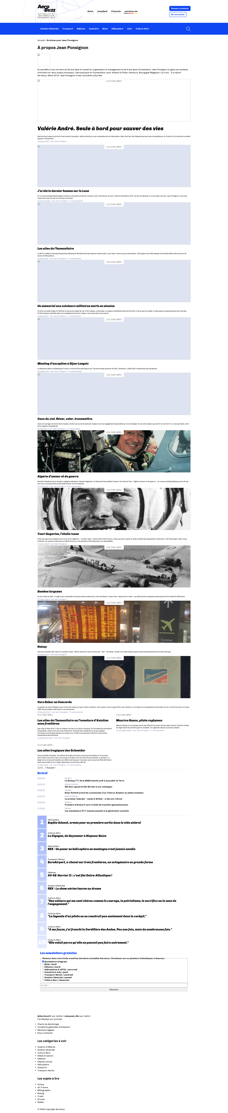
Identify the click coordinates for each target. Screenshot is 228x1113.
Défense (81, 28)
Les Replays (43, 1019)
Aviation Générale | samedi (58, 977)
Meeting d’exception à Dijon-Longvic (63, 363)
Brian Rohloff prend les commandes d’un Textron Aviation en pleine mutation (104, 793)
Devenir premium (180, 8)
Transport (67, 28)
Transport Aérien (45, 1070)
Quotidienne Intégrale (55, 961)
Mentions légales (45, 1030)
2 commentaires (76, 712)
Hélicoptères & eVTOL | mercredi (60, 969)
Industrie (94, 28)
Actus (90, 11)
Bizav (105, 28)
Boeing (40, 1093)
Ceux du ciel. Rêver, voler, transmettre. (65, 419)
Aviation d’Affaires (46, 1047)
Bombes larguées (49, 591)
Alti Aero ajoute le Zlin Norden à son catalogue (88, 786)
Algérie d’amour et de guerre (58, 476)
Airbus (40, 1084)
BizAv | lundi (50, 964)
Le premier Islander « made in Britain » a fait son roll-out (93, 799)
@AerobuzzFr (44, 1016)
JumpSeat (102, 11)
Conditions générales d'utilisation (53, 1027)
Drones (41, 1099)
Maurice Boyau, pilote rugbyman (139, 720)
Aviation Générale (49, 28)
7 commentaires (74, 316)
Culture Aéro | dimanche (56, 980)
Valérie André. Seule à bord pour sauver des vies (100, 128)
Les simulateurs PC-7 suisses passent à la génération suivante (97, 811)
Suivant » (51, 767)
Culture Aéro (142, 28)
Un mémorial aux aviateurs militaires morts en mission (76, 306)
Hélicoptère (117, 28)
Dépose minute (44, 1061)
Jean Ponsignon (60, 141)
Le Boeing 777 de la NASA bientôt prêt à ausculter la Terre (94, 780)
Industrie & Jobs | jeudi (56, 972)
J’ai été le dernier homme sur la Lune (63, 191)
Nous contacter (45, 1033)
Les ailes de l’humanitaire (55, 248)
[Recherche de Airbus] (188, 28)
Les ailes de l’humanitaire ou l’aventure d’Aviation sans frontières (72, 722)
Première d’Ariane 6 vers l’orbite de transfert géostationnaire (96, 805)
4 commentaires (74, 259)
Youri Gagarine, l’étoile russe (58, 534)
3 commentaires (76, 201)
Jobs (129, 28)
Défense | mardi (52, 967)
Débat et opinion (45, 1055)
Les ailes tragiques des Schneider (61, 750)
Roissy (42, 647)
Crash (40, 1096)
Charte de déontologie (48, 1024)
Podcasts (116, 11)
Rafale (40, 1102)
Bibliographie (43, 1090)
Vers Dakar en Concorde (54, 702)
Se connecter (178, 14)
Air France (42, 1087)
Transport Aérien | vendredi (58, 975)
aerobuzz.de (131, 11)
